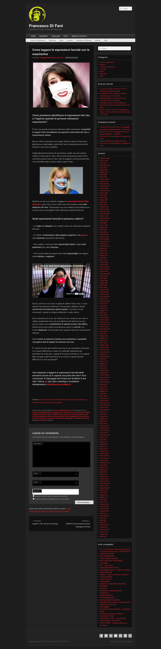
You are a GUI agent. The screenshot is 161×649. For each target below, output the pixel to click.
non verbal (48, 418)
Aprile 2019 (103, 313)
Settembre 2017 (105, 356)
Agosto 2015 (104, 412)
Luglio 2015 (103, 414)
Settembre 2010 (105, 529)
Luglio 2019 (103, 306)
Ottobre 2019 (104, 299)
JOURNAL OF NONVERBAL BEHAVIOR (113, 584)
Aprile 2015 (103, 421)
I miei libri (70, 40)
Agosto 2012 (104, 490)
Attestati (97, 40)
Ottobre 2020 (104, 271)
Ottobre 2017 (104, 354)
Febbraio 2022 (104, 234)
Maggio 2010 (104, 534)
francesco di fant (53, 416)
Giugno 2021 (104, 253)
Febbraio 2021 (104, 262)
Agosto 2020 (104, 276)
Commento (38, 443)
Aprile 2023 (103, 202)
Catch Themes (127, 641)
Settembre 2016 (105, 382)
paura (83, 235)
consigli (34, 414)
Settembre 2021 (105, 246)
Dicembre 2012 (104, 481)
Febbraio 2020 (104, 290)
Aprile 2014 (103, 446)
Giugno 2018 (104, 336)
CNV (49, 412)
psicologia (58, 418)
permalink (42, 420)
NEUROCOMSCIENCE (107, 597)
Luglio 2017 (103, 359)
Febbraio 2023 (104, 207)
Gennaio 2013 (104, 479)
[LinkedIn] (111, 636)
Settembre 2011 (105, 515)
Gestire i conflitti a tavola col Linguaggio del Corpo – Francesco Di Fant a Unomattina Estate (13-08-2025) (115, 111)
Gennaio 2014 (104, 453)
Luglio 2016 (103, 386)
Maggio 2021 (104, 255)
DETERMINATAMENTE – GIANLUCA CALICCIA (115, 570)
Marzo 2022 (103, 232)
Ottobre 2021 (104, 244)
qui (46, 381)
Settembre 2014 (105, 435)
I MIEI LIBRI (55, 36)
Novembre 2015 (105, 405)
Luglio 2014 (103, 439)
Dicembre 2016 (104, 375)
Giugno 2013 (104, 467)
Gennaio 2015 (104, 428)
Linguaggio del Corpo (75, 416)
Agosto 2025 (104, 160)
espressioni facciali (82, 414)
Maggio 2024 (104, 172)
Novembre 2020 (105, 269)
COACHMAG (104, 563)
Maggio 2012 (104, 497)
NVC (53, 418)
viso (74, 418)
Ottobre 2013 (104, 460)
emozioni (72, 414)
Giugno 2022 (104, 225)
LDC (66, 416)
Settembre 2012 (105, 488)
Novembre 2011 (105, 511)
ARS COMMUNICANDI (107, 556)
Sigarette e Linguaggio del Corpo (116, 141)
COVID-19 (49, 414)
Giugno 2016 (104, 389)
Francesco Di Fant (46, 25)
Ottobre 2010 (104, 527)
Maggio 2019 (104, 310)
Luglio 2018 (103, 333)
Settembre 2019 (105, 301)
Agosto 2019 (104, 303)
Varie (105, 40)
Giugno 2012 (104, 495)
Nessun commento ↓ (71, 58)
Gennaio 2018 (104, 347)
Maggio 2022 (104, 227)
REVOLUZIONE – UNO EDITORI (110, 621)
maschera (86, 416)
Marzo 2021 (103, 260)
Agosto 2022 (104, 220)
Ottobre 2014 (104, 433)
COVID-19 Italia (57, 414)
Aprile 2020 (103, 285)
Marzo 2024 (103, 177)
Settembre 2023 (105, 190)
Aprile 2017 (103, 366)
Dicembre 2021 (104, 239)
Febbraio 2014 (104, 451)
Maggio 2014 (104, 444)
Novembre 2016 (105, 377)
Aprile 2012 (103, 499)
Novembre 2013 (105, 458)
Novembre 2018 (105, 324)
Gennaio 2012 (104, 506)
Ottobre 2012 (104, 486)
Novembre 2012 (105, 483)
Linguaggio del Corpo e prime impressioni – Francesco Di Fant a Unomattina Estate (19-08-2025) (115, 105)
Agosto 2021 (104, 248)
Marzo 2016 (103, 396)
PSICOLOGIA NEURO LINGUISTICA (111, 614)
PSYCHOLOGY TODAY (107, 616)
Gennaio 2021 (104, 264)
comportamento (57, 412)
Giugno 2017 (104, 361)
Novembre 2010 (105, 525)
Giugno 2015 (104, 416)
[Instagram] (120, 636)
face (33, 416)
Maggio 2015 (104, 419)
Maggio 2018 (104, 338)
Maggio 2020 (104, 283)
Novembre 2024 (105, 165)
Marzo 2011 (103, 522)
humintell (62, 416)
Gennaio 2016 (104, 400)
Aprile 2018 (103, 340)
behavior (35, 412)
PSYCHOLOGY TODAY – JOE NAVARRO (113, 618)
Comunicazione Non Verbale (81, 412)
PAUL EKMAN (104, 607)
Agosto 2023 (104, 193)
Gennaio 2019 (104, 320)
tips (71, 418)
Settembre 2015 (105, 409)
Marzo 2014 (103, 449)
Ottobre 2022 (104, 216)
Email (36, 482)
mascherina (36, 418)
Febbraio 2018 (104, 345)
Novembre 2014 (105, 430)
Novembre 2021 (105, 241)
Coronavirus (42, 414)
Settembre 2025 (105, 158)
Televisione (52, 40)
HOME (33, 36)
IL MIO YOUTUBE (105, 579)
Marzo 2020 (103, 287)
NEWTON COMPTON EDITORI (109, 600)
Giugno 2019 (104, 308)
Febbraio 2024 (104, 179)
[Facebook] (101, 636)
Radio (61, 40)
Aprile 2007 (103, 536)
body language (43, 412)
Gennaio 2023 (104, 209)
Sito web (36, 491)
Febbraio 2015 (104, 426)
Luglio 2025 (103, 163)
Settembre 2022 (105, 218)
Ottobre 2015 (104, 407)
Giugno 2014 (104, 442)
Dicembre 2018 (104, 322)
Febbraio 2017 (104, 370)
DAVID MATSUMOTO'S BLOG (109, 568)
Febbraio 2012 (104, 504)
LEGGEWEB (104, 586)
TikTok (130, 636)
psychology (66, 418)
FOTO (66, 36)
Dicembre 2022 (104, 211)
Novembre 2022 (105, 214)
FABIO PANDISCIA (106, 572)
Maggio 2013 (104, 469)
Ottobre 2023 (104, 188)
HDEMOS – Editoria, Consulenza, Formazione (114, 574)
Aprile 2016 (103, 393)
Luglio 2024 (103, 167)
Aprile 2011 (103, 520)
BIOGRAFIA (43, 36)
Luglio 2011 (103, 518)
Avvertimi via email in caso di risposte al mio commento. (51, 496)
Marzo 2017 (103, 368)
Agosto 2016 (104, 384)
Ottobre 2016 (104, 379)
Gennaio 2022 (104, 237)
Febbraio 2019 (104, 317)
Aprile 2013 (103, 472)
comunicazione (67, 412)
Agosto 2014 (104, 437)
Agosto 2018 (104, 331)
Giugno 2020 (104, 280)
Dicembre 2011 (104, 509)
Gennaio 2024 (104, 181)
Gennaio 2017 (104, 373)
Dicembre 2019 (104, 294)
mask (42, 418)
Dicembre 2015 (104, 403)
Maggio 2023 (104, 200)
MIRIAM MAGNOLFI (106, 595)
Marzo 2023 (103, 204)
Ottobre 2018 (104, 326)
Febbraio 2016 (104, 398)
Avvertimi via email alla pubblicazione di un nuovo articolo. (52, 499)
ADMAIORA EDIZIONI (107, 554)
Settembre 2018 (105, 329)
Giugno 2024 (104, 170)
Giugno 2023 (104, 197)
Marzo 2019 (103, 315)
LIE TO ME (103, 588)
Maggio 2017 (104, 363)
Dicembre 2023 (104, 184)
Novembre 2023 (105, 186)
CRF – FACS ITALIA (106, 565)
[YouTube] (116, 636)
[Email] (125, 636)
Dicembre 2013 (104, 456)
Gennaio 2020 (104, 292)
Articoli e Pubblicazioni (38, 40)
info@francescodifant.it (59, 384)
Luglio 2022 (103, 223)
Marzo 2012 (103, 502)
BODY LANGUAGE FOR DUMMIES (111, 561)
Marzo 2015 (103, 423)
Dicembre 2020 (104, 267)
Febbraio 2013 (104, 476)
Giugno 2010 (104, 532)
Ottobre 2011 (104, 513)
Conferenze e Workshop (84, 40)
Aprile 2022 (103, 230)
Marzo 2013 (103, 474)
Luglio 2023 (103, 195)
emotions (66, 414)
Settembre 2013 (105, 463)
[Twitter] (106, 636)
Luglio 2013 (103, 465)
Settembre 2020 (105, 274)
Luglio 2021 (103, 250)
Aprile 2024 (103, 174)
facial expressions (41, 416)
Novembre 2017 (105, 352)
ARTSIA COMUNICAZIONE (108, 558)
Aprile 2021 (103, 257)
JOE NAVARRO (105, 581)
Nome (36, 473)
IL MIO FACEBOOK (106, 577)
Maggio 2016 (104, 391)
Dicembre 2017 (104, 350)
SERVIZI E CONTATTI (79, 36)
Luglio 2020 (103, 278)
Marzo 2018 (103, 343)
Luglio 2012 (103, 492)
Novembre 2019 (105, 296)
